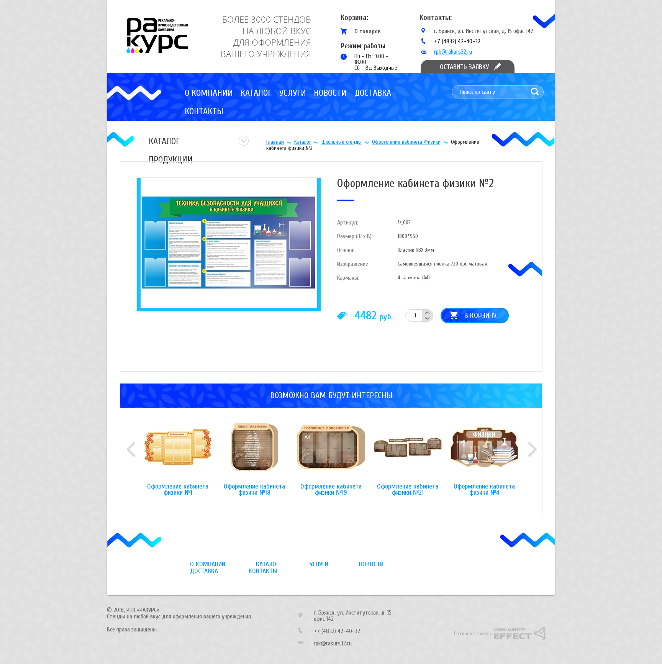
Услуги (292, 93)
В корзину (480, 315)
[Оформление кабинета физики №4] (484, 453)
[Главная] (157, 35)
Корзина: (354, 17)
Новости (330, 93)
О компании (209, 93)
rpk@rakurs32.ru (453, 51)
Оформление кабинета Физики (406, 142)
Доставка (372, 93)
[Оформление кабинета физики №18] (254, 453)
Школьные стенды (341, 142)
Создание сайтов (472, 633)
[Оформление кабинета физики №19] (331, 453)
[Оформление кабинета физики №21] (407, 453)
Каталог (256, 93)
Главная (275, 142)
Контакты (204, 111)
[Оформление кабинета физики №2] (228, 242)
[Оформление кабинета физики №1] (177, 453)
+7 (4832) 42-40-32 (457, 41)
